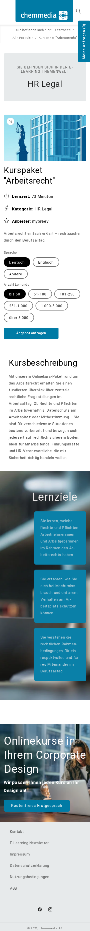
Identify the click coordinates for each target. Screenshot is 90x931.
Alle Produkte (23, 38)
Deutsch (17, 262)
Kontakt (17, 832)
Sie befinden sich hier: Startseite (43, 30)
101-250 (67, 294)
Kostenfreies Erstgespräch (36, 805)
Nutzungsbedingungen (29, 877)
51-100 (40, 294)
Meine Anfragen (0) (84, 41)
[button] (10, 11)
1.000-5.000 (51, 306)
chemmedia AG (51, 928)
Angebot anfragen (31, 333)
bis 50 (14, 294)
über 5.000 (18, 318)
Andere (15, 274)
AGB (13, 888)
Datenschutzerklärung (29, 866)
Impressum (20, 854)
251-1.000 (18, 306)
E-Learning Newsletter (29, 843)
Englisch (46, 262)
